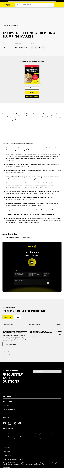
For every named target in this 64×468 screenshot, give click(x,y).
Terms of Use (6, 447)
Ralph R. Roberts (7, 47)
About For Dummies (8, 401)
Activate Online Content (9, 409)
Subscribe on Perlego (32, 96)
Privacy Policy (6, 451)
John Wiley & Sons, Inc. (22, 463)
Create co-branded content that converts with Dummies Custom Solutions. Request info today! (32, 1)
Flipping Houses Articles (11, 25)
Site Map (5, 413)
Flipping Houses (28, 237)
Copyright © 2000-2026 (9, 463)
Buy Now (32, 92)
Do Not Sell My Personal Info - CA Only (13, 459)
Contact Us (6, 405)
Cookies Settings (7, 455)
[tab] (7, 317)
